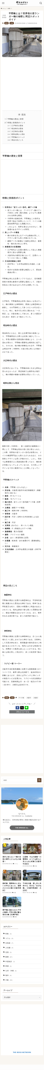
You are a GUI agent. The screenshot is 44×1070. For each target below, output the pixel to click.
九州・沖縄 (11, 970)
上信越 (9, 947)
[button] (17, 707)
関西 (6, 23)
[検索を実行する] (39, 780)
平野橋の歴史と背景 (15, 119)
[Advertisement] (22, 81)
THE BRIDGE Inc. (22, 828)
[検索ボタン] (41, 3)
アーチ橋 (21, 698)
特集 (8, 933)
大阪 (11, 23)
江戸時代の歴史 (17, 125)
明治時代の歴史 (17, 128)
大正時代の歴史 (17, 131)
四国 (8, 966)
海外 (8, 975)
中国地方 (10, 961)
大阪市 (29, 698)
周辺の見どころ (17, 140)
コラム (9, 938)
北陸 (8, 952)
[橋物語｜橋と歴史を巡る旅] (22, 3)
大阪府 (36, 698)
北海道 (9, 943)
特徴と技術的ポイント (16, 122)
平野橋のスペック (18, 137)
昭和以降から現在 (18, 134)
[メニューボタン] (3, 3)
